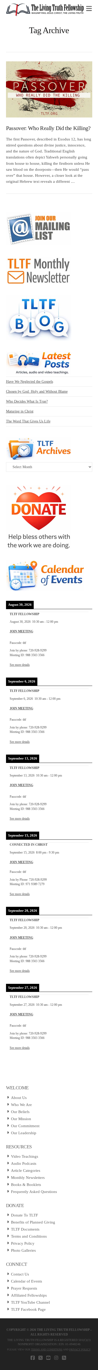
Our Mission (21, 1119)
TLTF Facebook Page (28, 1309)
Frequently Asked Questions (34, 1192)
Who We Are (21, 1105)
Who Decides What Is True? (27, 401)
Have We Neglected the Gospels (29, 382)
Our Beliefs (20, 1112)
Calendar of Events (26, 1281)
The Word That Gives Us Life (28, 421)
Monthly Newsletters (28, 1177)
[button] (89, 9)
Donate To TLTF (24, 1215)
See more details (20, 665)
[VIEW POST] (49, 89)
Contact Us (20, 1274)
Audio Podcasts (23, 1163)
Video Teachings (24, 1156)
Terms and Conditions (29, 1236)
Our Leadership (23, 1133)
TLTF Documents (25, 1229)
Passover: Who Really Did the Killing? (48, 128)
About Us (19, 1098)
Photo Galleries (23, 1250)
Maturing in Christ (19, 411)
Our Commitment (25, 1126)
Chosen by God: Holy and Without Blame (37, 391)
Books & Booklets (26, 1185)
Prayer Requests (24, 1288)
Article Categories (25, 1170)
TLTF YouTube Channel (30, 1302)
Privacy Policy (22, 1243)
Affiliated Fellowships (29, 1295)
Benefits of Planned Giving (33, 1222)
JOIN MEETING (21, 631)
